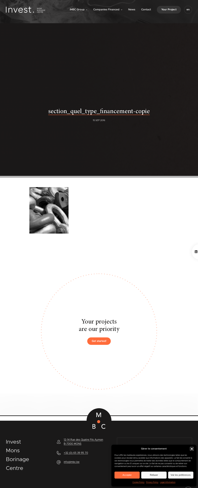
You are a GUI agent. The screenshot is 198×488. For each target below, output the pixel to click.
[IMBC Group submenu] (86, 9)
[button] (191, 448)
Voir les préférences (181, 475)
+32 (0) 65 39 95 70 (76, 453)
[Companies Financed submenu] (121, 9)
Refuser (154, 475)
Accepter (127, 475)
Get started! (99, 341)
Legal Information (167, 482)
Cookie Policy (138, 482)
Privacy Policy (152, 482)
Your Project (168, 9)
